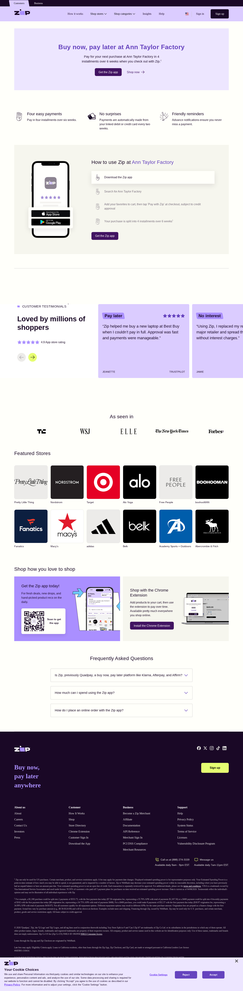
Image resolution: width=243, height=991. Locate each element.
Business (38, 3)
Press (17, 837)
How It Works (77, 813)
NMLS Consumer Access (91, 934)
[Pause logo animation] (223, 431)
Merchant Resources (134, 849)
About (17, 813)
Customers (19, 3)
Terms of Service (186, 831)
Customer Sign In (78, 837)
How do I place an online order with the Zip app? (89, 710)
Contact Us (20, 825)
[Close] (236, 961)
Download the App (79, 843)
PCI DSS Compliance (135, 843)
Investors (19, 831)
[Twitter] (205, 748)
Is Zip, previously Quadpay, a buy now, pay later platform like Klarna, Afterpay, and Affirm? (118, 675)
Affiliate (127, 819)
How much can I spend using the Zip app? (85, 693)
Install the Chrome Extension (152, 625)
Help (180, 813)
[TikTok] (218, 748)
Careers (18, 819)
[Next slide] (32, 357)
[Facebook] (199, 748)
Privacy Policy (185, 819)
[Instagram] (212, 748)
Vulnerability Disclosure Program (196, 843)
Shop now (133, 72)
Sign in (200, 13)
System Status (185, 825)
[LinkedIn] (224, 748)
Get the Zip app (108, 72)
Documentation (131, 825)
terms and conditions (192, 886)
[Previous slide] (21, 357)
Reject (186, 974)
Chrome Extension (79, 831)
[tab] (153, 177)
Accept (213, 974)
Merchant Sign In (132, 837)
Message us (206, 859)
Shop (72, 819)
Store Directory (77, 825)
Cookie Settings (158, 974)
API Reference (131, 831)
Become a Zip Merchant (136, 813)
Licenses (182, 837)
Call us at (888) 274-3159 (175, 859)
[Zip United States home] (22, 13)
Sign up (219, 13)
